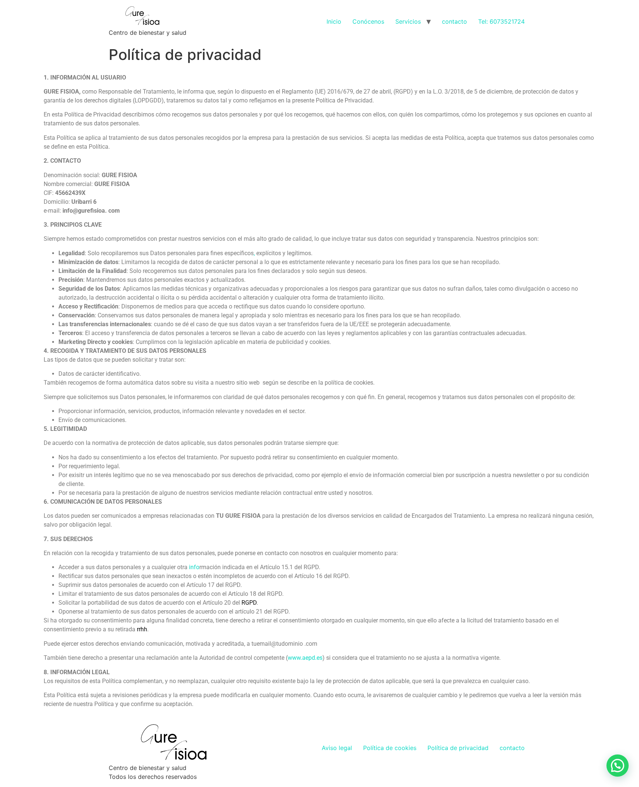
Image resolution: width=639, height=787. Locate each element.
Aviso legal (337, 747)
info (194, 567)
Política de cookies (389, 747)
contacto (454, 21)
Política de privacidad (457, 747)
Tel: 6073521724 (501, 21)
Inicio (334, 21)
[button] (617, 765)
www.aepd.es (305, 657)
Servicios (408, 21)
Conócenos (368, 21)
